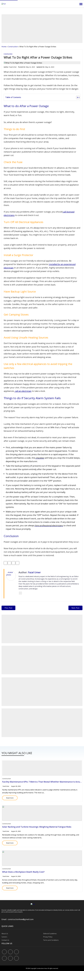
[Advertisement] (42, 28)
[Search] (75, 4)
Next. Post (75, 608)
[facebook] (4, 952)
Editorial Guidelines (50, 933)
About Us (5, 933)
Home (4, 46)
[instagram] (16, 958)
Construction (13, 46)
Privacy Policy (47, 937)
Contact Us (5, 940)
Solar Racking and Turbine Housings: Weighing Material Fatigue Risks (36, 826)
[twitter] (10, 952)
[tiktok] (10, 958)
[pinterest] (16, 952)
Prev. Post (8, 608)
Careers (4, 937)
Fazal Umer (13, 67)
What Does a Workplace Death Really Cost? (23, 871)
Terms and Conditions (51, 940)
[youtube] (4, 958)
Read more (8, 797)
